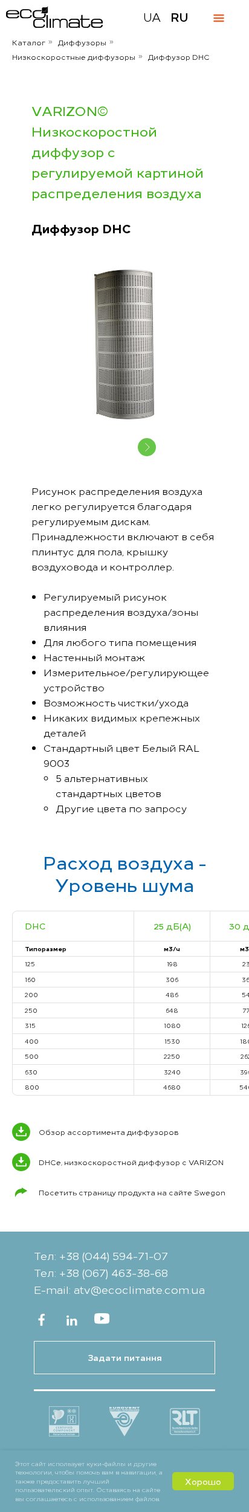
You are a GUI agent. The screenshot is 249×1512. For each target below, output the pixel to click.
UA (152, 16)
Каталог (28, 42)
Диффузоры (82, 42)
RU (179, 16)
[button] (124, 1357)
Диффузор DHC (179, 56)
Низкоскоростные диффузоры (73, 56)
